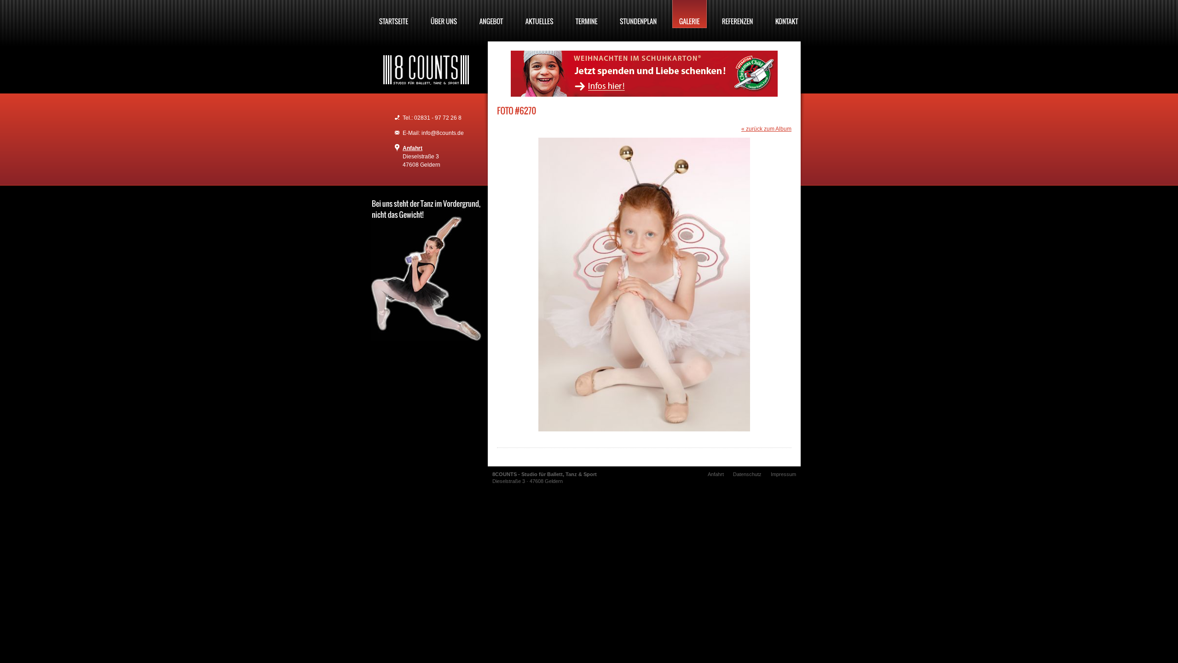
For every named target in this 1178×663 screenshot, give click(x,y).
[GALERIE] (689, 14)
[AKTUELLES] (539, 14)
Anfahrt (412, 148)
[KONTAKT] (786, 14)
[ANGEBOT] (491, 14)
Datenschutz (747, 474)
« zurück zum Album (766, 129)
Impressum (783, 474)
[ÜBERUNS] (444, 14)
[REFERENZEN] (737, 14)
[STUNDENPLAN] (638, 14)
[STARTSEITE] (394, 14)
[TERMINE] (587, 14)
